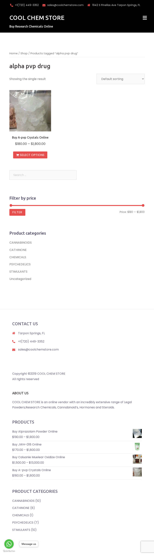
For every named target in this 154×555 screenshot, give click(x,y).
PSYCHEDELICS (20, 264)
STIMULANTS (18, 271)
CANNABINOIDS (20, 242)
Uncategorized (20, 279)
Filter (17, 212)
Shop (24, 53)
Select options (32, 155)
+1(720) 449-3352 (27, 5)
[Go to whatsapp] (9, 544)
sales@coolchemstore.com (65, 5)
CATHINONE (18, 250)
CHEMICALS (17, 257)
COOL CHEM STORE (36, 17)
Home (13, 53)
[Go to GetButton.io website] (9, 551)
